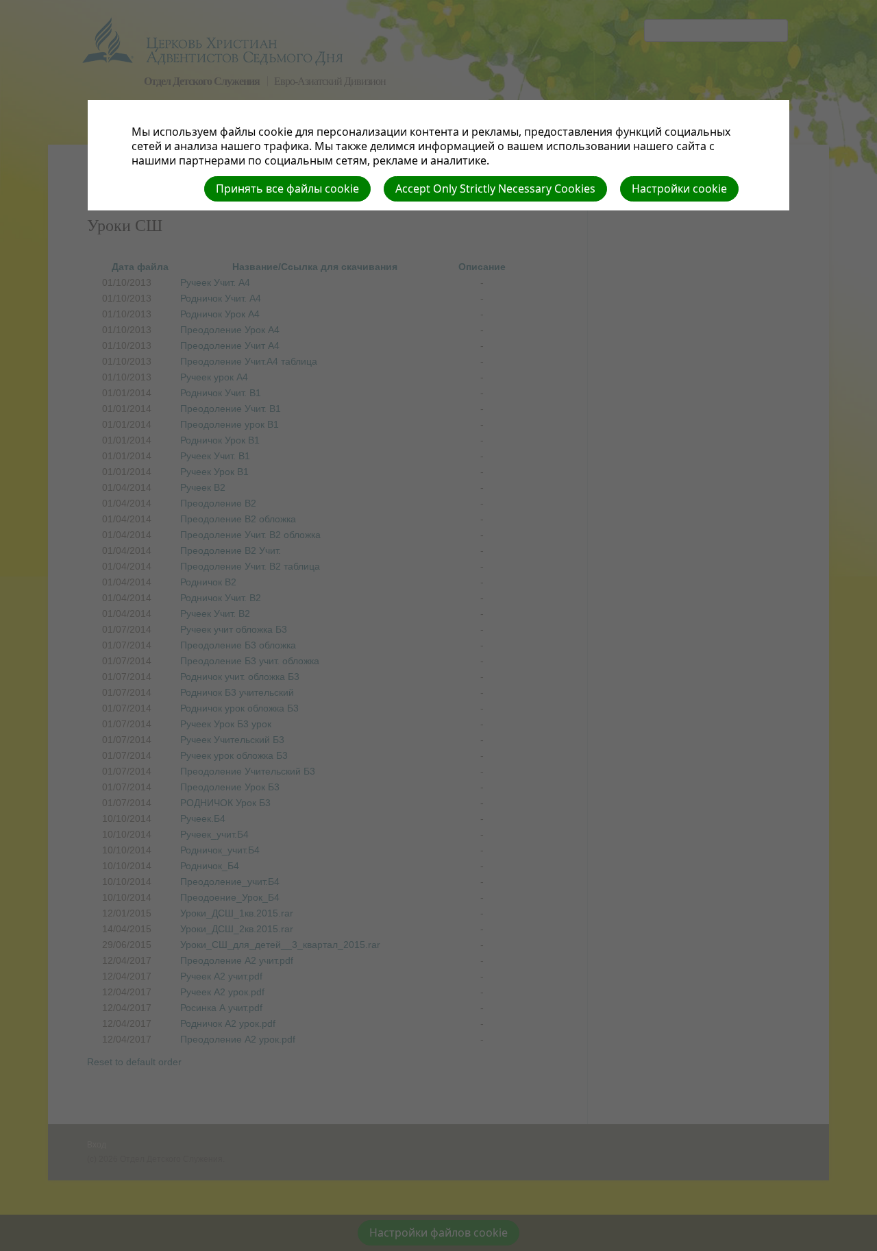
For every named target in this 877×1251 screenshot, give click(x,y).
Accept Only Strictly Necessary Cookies (495, 188)
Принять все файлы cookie (287, 188)
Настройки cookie (679, 188)
